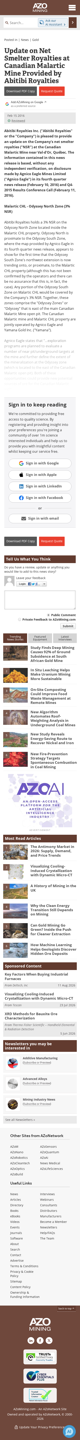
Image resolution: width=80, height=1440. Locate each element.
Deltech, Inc (20, 985)
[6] (15, 759)
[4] (15, 717)
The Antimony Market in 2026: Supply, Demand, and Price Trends (52, 851)
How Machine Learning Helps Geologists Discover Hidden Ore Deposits (54, 949)
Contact (15, 1255)
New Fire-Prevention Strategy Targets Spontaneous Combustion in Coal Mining (54, 760)
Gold (35, 40)
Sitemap (16, 1281)
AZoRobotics (19, 1158)
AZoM (14, 1147)
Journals (16, 1233)
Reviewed (18, 121)
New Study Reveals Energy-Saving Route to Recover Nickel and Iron (52, 738)
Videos (15, 1222)
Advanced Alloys (35, 1079)
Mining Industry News (39, 1099)
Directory (16, 1205)
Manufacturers (50, 1216)
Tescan (17, 1005)
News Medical (50, 1163)
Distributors (48, 1211)
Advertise (17, 1260)
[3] (15, 695)
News (25, 40)
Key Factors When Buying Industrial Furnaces (36, 976)
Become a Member (53, 1222)
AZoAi (44, 1158)
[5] (15, 739)
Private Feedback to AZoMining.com (49, 619)
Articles (15, 1200)
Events (15, 1227)
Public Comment (63, 615)
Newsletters (48, 1227)
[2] (15, 675)
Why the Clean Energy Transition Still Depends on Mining (52, 910)
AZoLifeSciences (51, 1169)
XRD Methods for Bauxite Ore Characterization (31, 1016)
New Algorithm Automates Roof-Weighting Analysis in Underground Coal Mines (53, 718)
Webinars (47, 1200)
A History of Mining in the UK (53, 887)
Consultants (48, 1205)
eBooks (15, 1216)
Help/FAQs (47, 1233)
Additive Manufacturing (40, 1058)
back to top (65, 1308)
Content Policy (20, 1287)
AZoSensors (48, 1147)
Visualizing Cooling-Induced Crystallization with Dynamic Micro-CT (51, 870)
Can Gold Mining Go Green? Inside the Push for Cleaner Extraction (51, 929)
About (14, 1244)
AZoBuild (16, 1174)
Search (15, 1249)
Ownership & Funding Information (25, 1294)
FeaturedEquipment (40, 638)
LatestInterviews (65, 638)
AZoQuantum (49, 1152)
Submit (68, 626)
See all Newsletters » (20, 1120)
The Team (47, 1238)
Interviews (47, 1194)
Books (14, 1211)
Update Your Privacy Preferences (42, 1427)
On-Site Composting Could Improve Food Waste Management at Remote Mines (51, 696)
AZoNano (16, 1152)
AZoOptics (17, 1169)
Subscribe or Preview (37, 1062)
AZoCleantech (20, 1163)
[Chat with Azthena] (69, 1431)
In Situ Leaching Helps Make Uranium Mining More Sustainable (51, 674)
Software (16, 1238)
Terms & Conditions (24, 1266)
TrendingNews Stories (15, 638)
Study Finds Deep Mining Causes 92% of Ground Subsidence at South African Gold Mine (52, 654)
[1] (15, 653)
